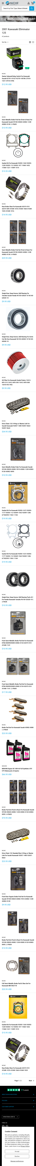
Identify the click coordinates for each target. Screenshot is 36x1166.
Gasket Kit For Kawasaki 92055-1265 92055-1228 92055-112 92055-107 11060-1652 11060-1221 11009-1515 (17, 165)
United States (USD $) (9, 1116)
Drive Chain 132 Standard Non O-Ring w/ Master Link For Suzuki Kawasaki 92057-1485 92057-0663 (17, 855)
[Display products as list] (33, 42)
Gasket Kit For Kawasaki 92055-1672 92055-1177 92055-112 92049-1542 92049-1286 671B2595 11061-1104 (17, 513)
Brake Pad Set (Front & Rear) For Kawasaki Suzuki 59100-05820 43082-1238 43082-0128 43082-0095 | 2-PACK (18, 942)
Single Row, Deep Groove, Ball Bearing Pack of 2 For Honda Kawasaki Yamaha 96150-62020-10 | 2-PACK (17, 599)
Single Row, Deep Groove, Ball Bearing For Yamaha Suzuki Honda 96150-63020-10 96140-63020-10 (18, 295)
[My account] (29, 3)
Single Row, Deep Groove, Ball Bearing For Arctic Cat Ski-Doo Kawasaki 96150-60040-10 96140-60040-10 (17, 339)
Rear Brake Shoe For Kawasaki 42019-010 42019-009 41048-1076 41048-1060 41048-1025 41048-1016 (17, 209)
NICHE (3, 73)
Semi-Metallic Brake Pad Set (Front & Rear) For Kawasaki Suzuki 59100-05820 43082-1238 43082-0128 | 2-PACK (17, 122)
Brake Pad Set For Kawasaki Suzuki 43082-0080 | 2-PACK (18, 729)
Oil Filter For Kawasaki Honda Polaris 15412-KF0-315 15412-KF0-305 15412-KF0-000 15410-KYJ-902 (16, 382)
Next (30, 1081)
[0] (32, 3)
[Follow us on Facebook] (3, 1126)
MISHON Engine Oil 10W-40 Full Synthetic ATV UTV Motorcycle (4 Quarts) (17, 770)
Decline (17, 1156)
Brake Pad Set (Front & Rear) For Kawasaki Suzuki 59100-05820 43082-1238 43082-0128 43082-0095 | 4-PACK (18, 812)
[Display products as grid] (30, 42)
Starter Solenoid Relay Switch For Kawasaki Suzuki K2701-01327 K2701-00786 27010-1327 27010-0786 (16, 78)
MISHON (4, 766)
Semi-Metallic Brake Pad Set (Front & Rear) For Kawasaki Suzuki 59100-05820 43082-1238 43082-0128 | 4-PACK (17, 252)
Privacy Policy (25, 1146)
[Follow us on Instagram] (7, 1126)
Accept (17, 1151)
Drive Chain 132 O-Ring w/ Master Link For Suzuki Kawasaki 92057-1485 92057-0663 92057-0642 (16, 426)
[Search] (31, 8)
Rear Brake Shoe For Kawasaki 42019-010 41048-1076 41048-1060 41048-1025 (15, 1069)
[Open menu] (3, 3)
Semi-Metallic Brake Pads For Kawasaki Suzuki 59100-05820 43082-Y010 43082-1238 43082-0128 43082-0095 (18, 469)
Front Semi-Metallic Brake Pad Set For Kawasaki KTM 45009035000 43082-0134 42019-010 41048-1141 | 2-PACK (17, 686)
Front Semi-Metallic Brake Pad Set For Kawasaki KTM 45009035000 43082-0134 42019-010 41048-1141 (17, 643)
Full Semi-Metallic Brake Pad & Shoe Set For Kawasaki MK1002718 (16, 985)
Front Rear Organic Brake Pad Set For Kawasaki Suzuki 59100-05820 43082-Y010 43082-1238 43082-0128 (17, 899)
